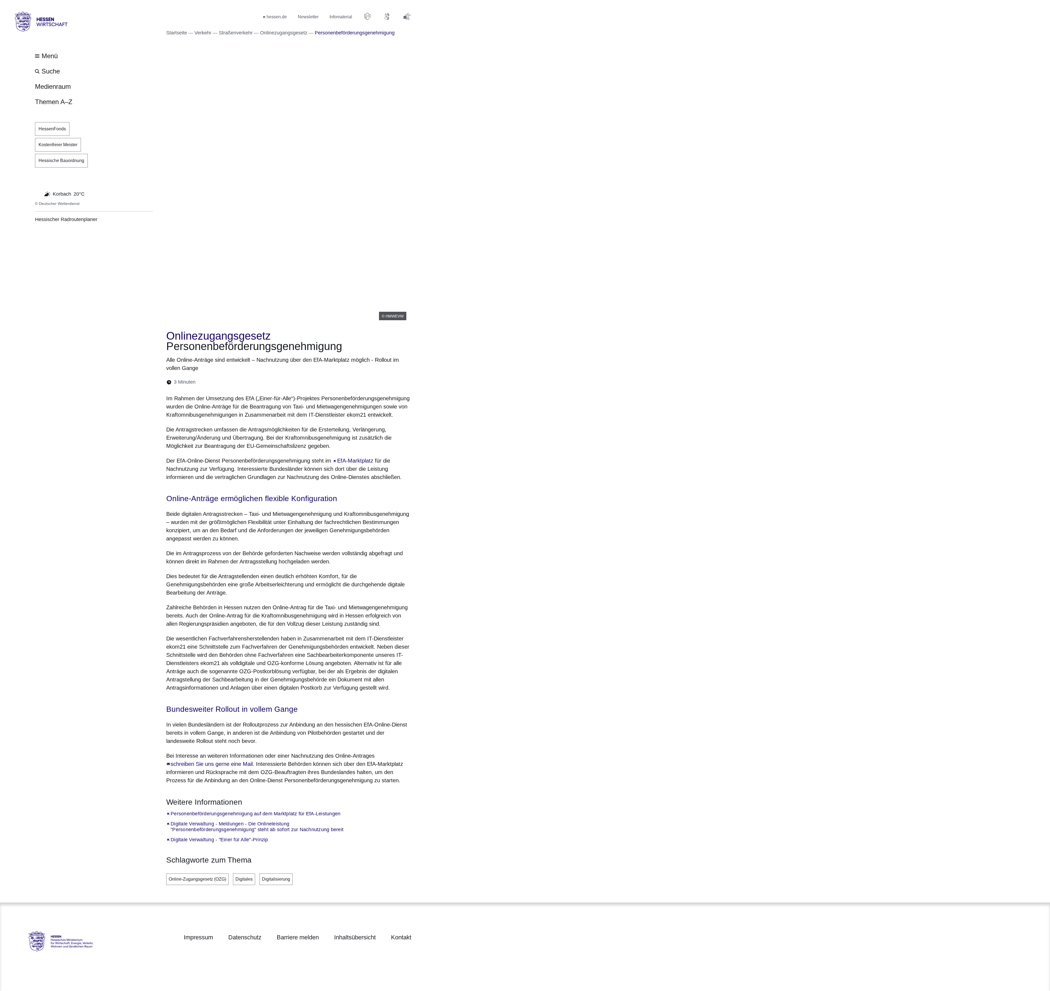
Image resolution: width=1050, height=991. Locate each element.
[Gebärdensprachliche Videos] (387, 16)
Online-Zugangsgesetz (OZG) (197, 879)
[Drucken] (246, 382)
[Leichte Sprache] (367, 16)
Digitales (244, 879)
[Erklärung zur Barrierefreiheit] (406, 16)
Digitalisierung (276, 879)
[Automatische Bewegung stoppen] (38, 193)
